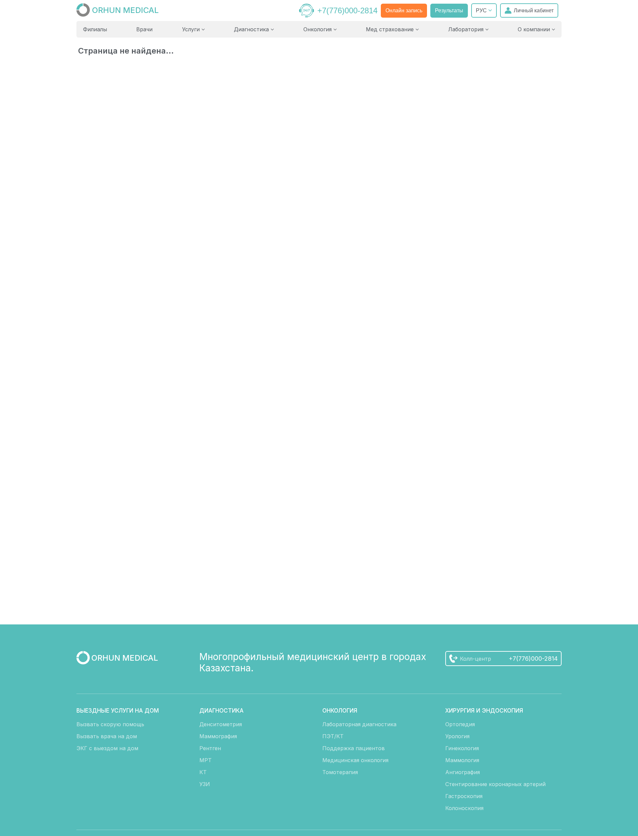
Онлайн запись (403, 10)
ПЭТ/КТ (333, 736)
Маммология (462, 760)
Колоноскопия (464, 808)
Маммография (218, 736)
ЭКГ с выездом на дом (107, 748)
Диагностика (252, 29)
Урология (457, 736)
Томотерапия (340, 772)
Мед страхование (390, 29)
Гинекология (462, 748)
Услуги (191, 29)
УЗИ (204, 784)
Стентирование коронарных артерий (495, 784)
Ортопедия (460, 724)
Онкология (318, 29)
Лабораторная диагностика (359, 724)
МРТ (205, 760)
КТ (203, 772)
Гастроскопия (463, 796)
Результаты (449, 10)
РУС (482, 10)
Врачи (144, 29)
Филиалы (95, 29)
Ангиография (462, 772)
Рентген (210, 748)
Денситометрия (220, 724)
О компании (535, 29)
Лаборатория (466, 29)
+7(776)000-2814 (347, 10)
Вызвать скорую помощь (110, 724)
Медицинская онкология (355, 760)
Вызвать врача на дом (106, 736)
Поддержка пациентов (353, 748)
